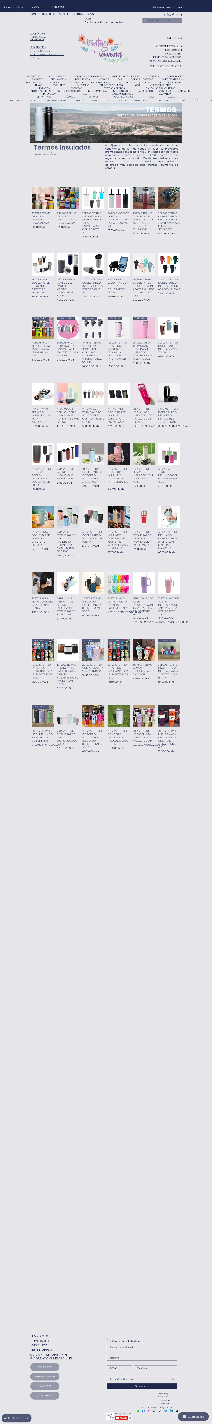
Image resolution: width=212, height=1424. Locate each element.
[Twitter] (165, 1411)
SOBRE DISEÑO (45, 1367)
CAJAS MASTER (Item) (45, 1376)
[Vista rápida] (43, 198)
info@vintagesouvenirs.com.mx (167, 7)
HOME (33, 13)
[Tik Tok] (154, 1411)
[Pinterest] (160, 1411)
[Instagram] (149, 1411)
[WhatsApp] (138, 1411)
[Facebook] (143, 1411)
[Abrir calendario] (172, 1379)
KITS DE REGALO (44, 1395)
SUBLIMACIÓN (44, 1386)
